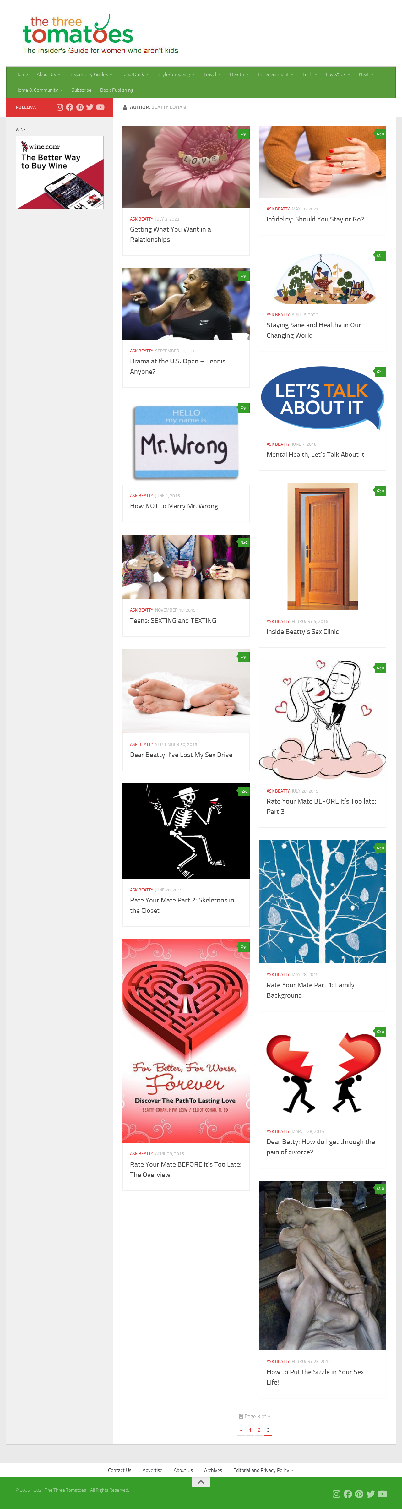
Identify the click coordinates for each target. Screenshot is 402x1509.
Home (21, 74)
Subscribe (81, 90)
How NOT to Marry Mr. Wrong (174, 506)
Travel (210, 74)
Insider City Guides (88, 74)
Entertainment (273, 74)
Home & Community (36, 90)
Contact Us (119, 1470)
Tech (307, 74)
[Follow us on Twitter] (90, 107)
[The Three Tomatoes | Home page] (98, 33)
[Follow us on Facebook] (69, 107)
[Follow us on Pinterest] (80, 107)
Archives (213, 1470)
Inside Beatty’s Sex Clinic (303, 632)
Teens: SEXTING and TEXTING (173, 621)
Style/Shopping (174, 74)
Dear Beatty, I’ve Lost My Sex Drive (181, 755)
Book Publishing (116, 90)
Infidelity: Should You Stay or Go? (315, 219)
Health (237, 74)
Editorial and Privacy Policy (261, 1470)
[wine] (60, 207)
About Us (46, 74)
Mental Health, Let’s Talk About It (315, 454)
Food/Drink (132, 74)
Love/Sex (335, 74)
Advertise (152, 1470)
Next (364, 74)
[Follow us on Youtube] (100, 107)
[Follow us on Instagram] (59, 107)
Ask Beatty (141, 219)
